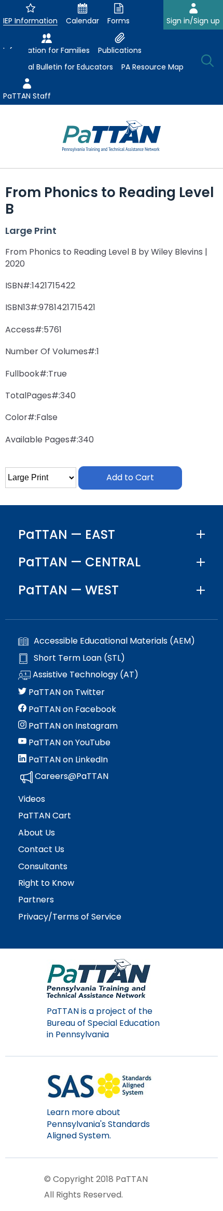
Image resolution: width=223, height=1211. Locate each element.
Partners (36, 900)
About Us (36, 833)
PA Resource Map (152, 67)
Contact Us (41, 849)
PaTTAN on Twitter (65, 692)
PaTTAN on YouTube (68, 742)
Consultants (42, 866)
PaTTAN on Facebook (71, 709)
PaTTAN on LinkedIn (67, 759)
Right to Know (46, 883)
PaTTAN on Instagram (72, 726)
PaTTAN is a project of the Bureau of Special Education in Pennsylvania (103, 1022)
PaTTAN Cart (44, 816)
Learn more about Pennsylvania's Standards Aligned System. (98, 1124)
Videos (31, 799)
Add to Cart (130, 477)
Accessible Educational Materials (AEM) (114, 641)
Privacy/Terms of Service (69, 917)
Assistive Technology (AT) (84, 674)
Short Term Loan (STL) (79, 658)
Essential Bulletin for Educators (58, 67)
